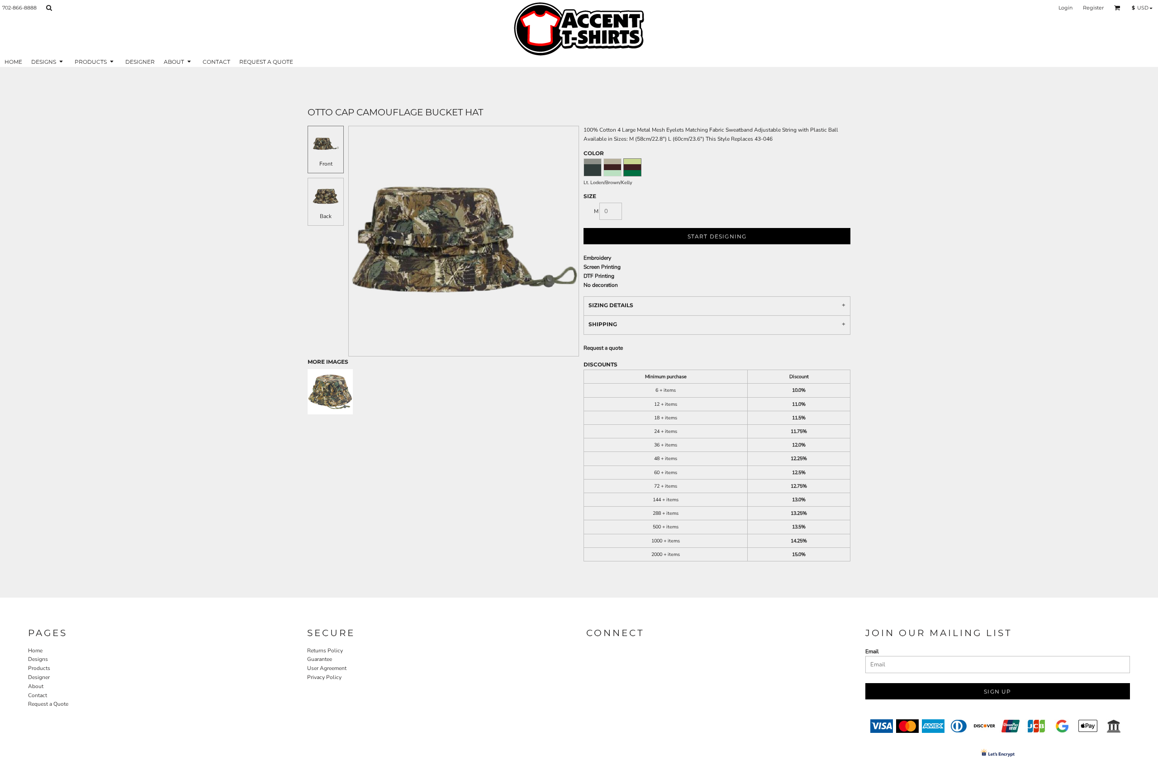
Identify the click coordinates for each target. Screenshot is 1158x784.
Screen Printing (602, 267)
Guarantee (319, 659)
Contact (37, 695)
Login (1065, 8)
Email (872, 651)
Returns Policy (325, 650)
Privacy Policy (324, 677)
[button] (49, 8)
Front (325, 163)
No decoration (601, 285)
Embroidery (597, 257)
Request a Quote (48, 704)
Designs (38, 659)
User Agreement (326, 668)
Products (39, 668)
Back (326, 216)
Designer (39, 677)
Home (35, 650)
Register (1093, 8)
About (35, 686)
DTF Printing (599, 276)
